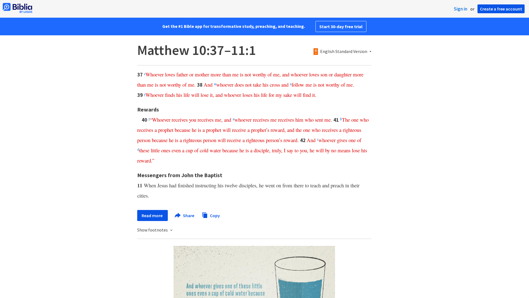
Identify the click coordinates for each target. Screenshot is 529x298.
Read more (152, 215)
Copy (214, 215)
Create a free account (501, 9)
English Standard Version (343, 51)
